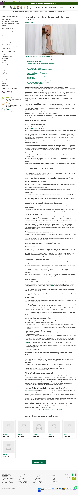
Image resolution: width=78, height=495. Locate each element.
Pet (30, 8)
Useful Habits (31, 78)
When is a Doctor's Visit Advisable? (35, 83)
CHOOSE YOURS (39, 462)
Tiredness (4, 75)
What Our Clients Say (23, 482)
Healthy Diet (31, 77)
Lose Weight (5, 54)
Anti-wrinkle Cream (7, 56)
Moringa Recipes (6, 72)
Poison (9, 109)
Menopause (4, 70)
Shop (46, 7)
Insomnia (4, 81)
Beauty (11, 8)
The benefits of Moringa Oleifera (10, 21)
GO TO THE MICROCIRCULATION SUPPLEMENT (50, 409)
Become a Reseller (23, 481)
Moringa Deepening (7, 73)
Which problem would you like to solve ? (22, 11)
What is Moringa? (38, 11)
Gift (27, 8)
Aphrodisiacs (5, 58)
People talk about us (53, 7)
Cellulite (4, 60)
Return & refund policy (38, 482)
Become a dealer (61, 11)
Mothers (4, 77)
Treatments (54, 481)
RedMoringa (37, 7)
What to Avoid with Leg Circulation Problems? (38, 82)
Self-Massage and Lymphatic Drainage (37, 73)
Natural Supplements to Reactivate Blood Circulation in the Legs (43, 81)
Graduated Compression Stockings (36, 76)
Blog (42, 7)
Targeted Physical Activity (34, 72)
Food (24, 8)
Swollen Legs (5, 64)
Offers (21, 8)
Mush (18, 8)
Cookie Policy (38, 479)
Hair (3, 66)
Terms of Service (38, 481)
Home (23, 475)
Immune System (6, 68)
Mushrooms (54, 482)
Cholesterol (4, 62)
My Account (38, 476)
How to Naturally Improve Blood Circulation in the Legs (39, 56)
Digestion (4, 83)
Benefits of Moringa (49, 11)
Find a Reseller (22, 479)
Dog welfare (5, 85)
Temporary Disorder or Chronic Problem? (38, 66)
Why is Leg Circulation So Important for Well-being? (39, 59)
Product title (6, 436)
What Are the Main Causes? (34, 68)
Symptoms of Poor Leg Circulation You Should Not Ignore (41, 63)
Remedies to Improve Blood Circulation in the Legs (39, 69)
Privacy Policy (38, 478)
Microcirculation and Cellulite (35, 61)
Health (14, 8)
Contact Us (62, 7)
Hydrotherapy (31, 74)
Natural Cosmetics (6, 79)
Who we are (23, 476)
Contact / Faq (38, 475)
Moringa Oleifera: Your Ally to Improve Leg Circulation (40, 85)
